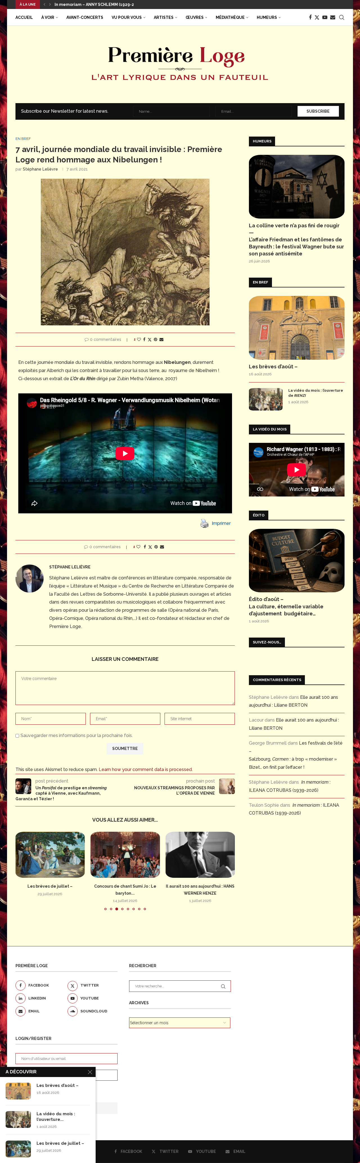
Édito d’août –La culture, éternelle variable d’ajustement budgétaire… (286, 606)
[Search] (342, 17)
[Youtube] (324, 17)
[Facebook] (310, 17)
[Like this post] (139, 339)
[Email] (332, 17)
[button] (44, 4)
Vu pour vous (127, 17)
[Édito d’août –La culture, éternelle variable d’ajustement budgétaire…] (297, 561)
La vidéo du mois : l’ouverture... (56, 1116)
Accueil (24, 17)
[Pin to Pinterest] (155, 339)
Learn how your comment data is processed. (146, 769)
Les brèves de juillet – (60, 1143)
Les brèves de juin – (200, 886)
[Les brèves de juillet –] (18, 1149)
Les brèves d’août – (273, 366)
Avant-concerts (84, 17)
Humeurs (267, 17)
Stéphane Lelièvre (40, 169)
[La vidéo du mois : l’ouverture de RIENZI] (266, 399)
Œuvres (195, 17)
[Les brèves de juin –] (200, 855)
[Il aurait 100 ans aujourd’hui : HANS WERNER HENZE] (125, 855)
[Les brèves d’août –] (297, 328)
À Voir (47, 17)
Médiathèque (230, 17)
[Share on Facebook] (144, 339)
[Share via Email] (161, 339)
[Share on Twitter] (150, 339)
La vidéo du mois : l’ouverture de (315, 393)
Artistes (164, 17)
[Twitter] (317, 17)
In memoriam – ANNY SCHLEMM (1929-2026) (99, 4)
